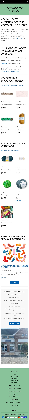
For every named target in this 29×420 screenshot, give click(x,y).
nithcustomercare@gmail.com (10, 71)
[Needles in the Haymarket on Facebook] (13, 410)
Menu (4, 2)
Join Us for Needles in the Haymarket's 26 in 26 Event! (14, 267)
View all (14, 283)
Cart (26, 2)
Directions (15, 324)
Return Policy (14, 376)
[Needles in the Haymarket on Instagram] (15, 410)
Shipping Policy (14, 378)
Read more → (4, 278)
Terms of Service (14, 382)
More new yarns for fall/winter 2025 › (10, 150)
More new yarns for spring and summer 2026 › (12, 85)
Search (14, 374)
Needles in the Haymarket (14, 9)
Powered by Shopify (21, 414)
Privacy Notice (14, 380)
